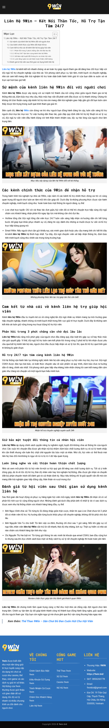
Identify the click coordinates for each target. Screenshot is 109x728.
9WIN (103, 665)
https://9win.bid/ (95, 674)
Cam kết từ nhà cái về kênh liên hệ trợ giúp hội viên (30, 48)
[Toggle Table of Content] (53, 34)
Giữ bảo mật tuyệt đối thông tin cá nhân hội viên (32, 56)
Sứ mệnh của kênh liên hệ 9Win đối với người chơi (30, 42)
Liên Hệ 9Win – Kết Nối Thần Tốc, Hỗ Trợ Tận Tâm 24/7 (31, 38)
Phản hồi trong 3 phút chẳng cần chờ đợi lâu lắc (32, 51)
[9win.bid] (54, 7)
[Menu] (4, 7)
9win (4, 661)
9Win (26, 110)
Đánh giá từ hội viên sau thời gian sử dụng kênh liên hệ (32, 62)
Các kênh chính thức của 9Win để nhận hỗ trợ (28, 45)
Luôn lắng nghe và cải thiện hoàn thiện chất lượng (33, 59)
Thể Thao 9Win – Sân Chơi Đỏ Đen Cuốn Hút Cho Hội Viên (57, 621)
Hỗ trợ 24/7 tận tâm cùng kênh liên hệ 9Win (31, 53)
